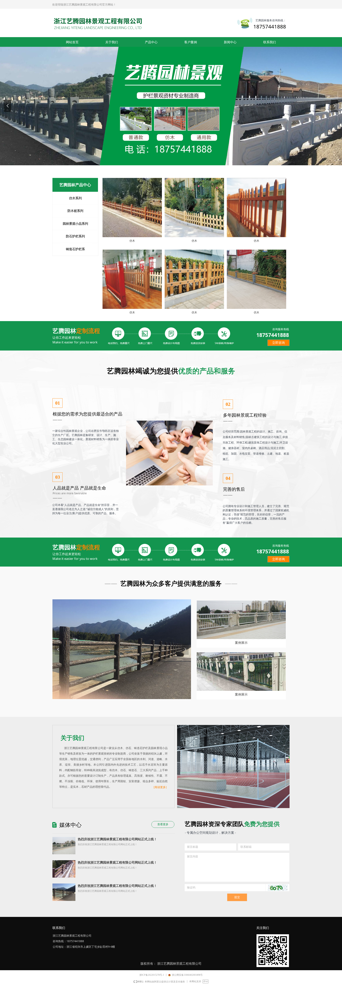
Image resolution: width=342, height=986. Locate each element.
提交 (237, 897)
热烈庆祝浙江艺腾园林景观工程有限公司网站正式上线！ (117, 839)
